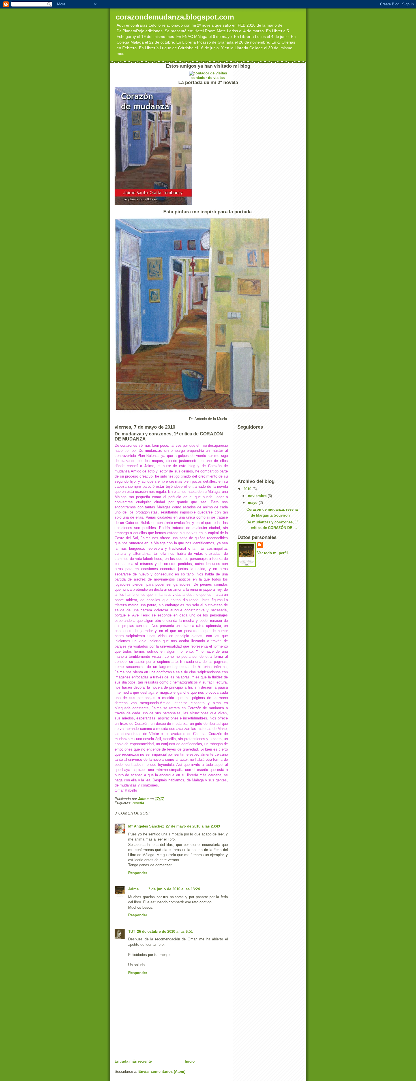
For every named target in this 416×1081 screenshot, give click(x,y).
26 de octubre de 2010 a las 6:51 (165, 931)
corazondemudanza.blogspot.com (175, 17)
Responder (137, 873)
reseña (138, 803)
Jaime (134, 889)
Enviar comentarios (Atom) (161, 1071)
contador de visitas (208, 78)
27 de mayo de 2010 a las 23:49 (193, 826)
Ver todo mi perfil (272, 553)
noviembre (258, 496)
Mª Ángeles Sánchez (146, 826)
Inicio (190, 1061)
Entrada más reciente (133, 1061)
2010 (247, 489)
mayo (253, 502)
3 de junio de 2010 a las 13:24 (174, 889)
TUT (131, 931)
